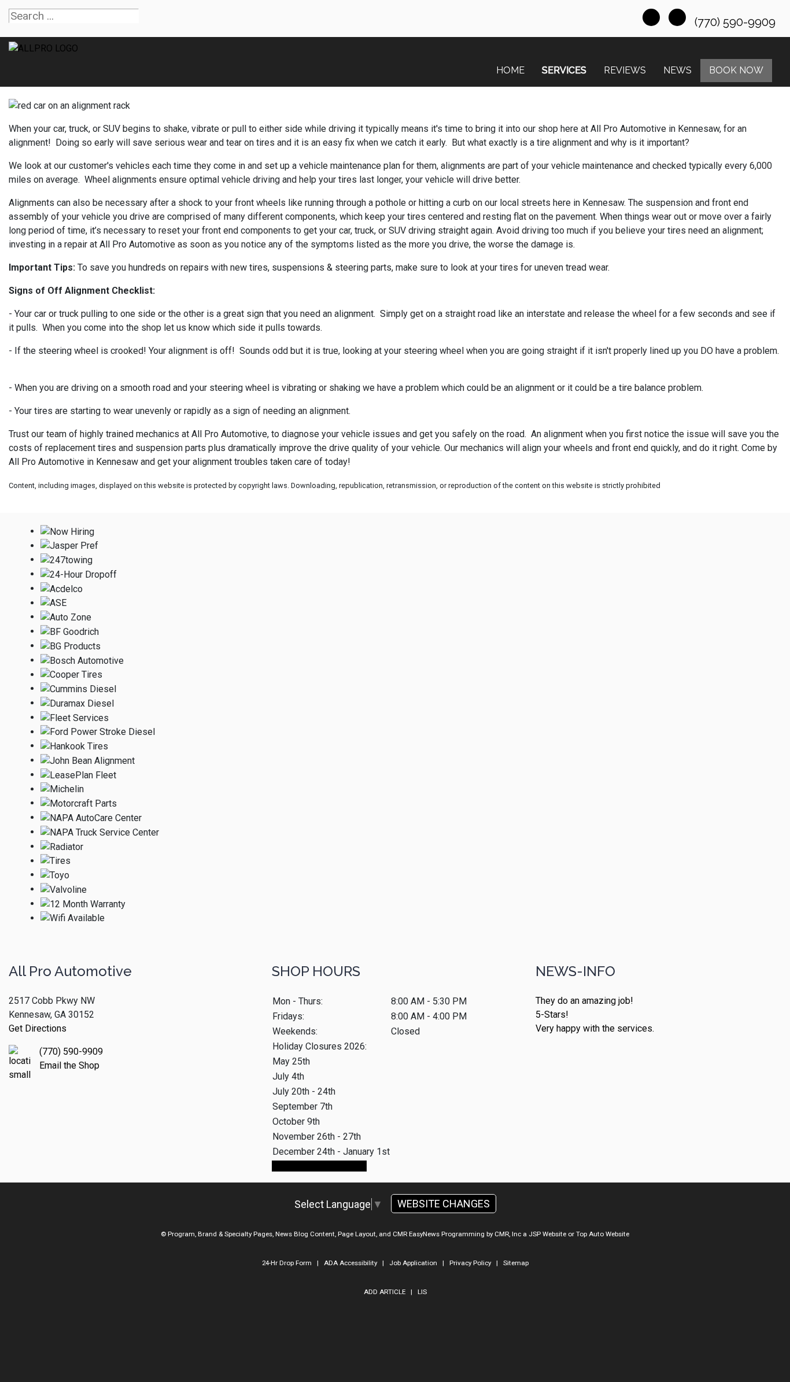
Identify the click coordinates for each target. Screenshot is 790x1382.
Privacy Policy (470, 1263)
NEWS (677, 70)
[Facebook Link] (651, 17)
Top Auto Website (602, 1234)
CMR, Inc (507, 1234)
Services (564, 70)
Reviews (625, 70)
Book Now (736, 70)
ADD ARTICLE (384, 1292)
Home (510, 70)
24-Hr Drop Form (287, 1263)
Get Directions (38, 1028)
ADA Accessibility (350, 1263)
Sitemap (516, 1263)
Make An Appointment (319, 1166)
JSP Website (547, 1234)
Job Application (413, 1263)
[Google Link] (677, 17)
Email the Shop (69, 1065)
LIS (422, 1292)
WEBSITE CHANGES (443, 1204)
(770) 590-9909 (736, 22)
